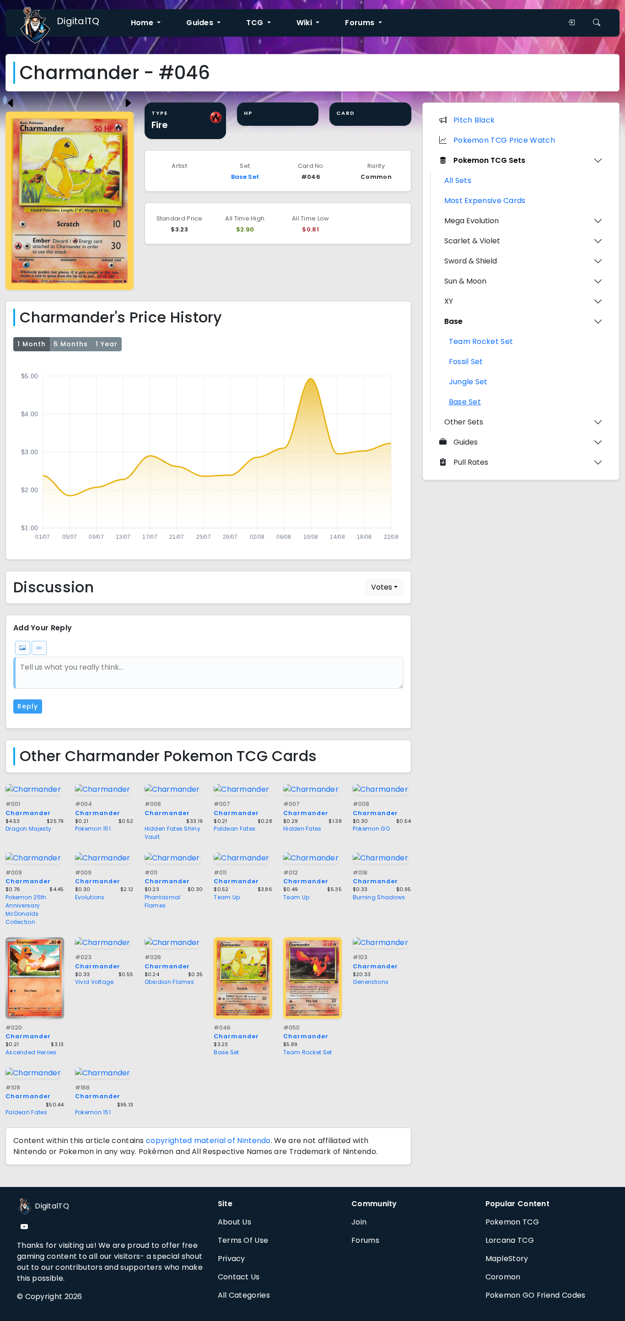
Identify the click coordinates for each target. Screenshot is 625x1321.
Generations (370, 982)
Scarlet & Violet (472, 241)
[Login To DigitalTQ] (571, 23)
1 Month (31, 344)
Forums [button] (360, 22)
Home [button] (143, 22)
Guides (465, 442)
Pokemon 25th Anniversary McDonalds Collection (26, 909)
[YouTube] (24, 1227)
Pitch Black (474, 120)
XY (448, 301)
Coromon (503, 1277)
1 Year (107, 344)
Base (453, 321)
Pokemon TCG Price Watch (504, 140)
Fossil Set (466, 361)
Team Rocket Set (307, 1052)
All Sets (457, 180)
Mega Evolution (471, 220)
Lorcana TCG (509, 1240)
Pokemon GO (371, 828)
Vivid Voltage (94, 982)
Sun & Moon (465, 281)
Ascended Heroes (31, 1052)
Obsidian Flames (169, 982)
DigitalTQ (78, 21)
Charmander (28, 877)
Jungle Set (468, 381)
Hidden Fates (302, 828)
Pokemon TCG (512, 1222)
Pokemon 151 (93, 828)
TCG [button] (255, 22)
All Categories (244, 1295)
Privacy (231, 1258)
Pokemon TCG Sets (489, 160)
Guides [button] (200, 22)
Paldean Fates (234, 828)
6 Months (71, 344)
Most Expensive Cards (485, 200)
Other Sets (463, 422)
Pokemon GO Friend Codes (535, 1295)
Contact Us (239, 1277)
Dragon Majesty (28, 828)
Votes (381, 587)
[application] (208, 453)
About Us (234, 1222)
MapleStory (506, 1258)
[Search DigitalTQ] (596, 23)
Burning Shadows (379, 897)
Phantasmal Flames (163, 901)
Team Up (227, 897)
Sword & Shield (470, 261)
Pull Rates (470, 462)
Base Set (245, 176)
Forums (365, 1240)
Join (358, 1222)
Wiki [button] (305, 22)
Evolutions (90, 897)
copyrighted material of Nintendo (208, 1140)
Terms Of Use (243, 1240)
